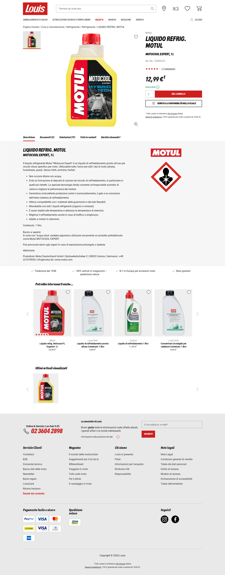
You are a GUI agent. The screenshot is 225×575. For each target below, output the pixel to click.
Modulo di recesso (170, 474)
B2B (25, 459)
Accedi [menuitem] (198, 20)
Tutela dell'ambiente (171, 483)
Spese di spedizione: (153, 117)
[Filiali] (164, 8)
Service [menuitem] (140, 20)
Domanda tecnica (32, 464)
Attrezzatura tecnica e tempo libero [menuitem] (71, 20)
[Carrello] (199, 8)
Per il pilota (75, 478)
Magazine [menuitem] (126, 20)
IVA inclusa (172, 114)
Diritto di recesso (170, 469)
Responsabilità (123, 474)
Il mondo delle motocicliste (83, 454)
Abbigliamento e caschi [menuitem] (35, 20)
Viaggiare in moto (78, 469)
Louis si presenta (124, 454)
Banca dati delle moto (35, 469)
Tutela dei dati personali (174, 464)
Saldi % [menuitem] (99, 20)
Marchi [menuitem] (112, 20)
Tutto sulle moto (77, 474)
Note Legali (167, 454)
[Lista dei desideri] (187, 8)
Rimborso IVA (122, 469)
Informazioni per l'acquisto (129, 464)
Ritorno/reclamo (32, 488)
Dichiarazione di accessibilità (176, 478)
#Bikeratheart (76, 464)
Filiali (118, 459)
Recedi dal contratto (34, 493)
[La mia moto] (176, 8)
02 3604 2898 (46, 431)
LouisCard (28, 483)
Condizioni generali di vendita (177, 459)
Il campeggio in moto (80, 483)
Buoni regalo (30, 478)
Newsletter (28, 474)
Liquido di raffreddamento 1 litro (133, 343)
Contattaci (28, 454)
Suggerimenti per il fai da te (84, 459)
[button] (152, 8)
